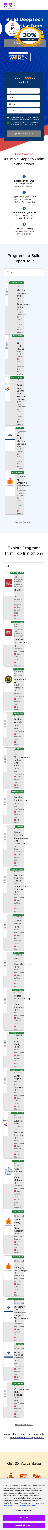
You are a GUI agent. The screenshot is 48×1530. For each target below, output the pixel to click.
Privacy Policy (27, 124)
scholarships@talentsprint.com (27, 1442)
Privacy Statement (28, 1506)
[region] (24, 1504)
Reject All (24, 1518)
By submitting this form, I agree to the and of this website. (24, 124)
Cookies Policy (9, 1506)
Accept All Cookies (24, 1525)
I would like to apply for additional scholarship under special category (24, 118)
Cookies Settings (24, 1510)
